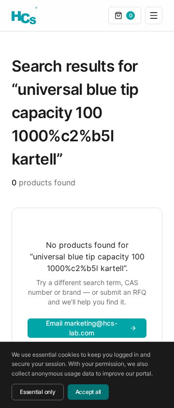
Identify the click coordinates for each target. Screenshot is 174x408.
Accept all (88, 391)
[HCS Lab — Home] (24, 15)
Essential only (38, 391)
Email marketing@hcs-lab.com (81, 328)
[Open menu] (153, 15)
